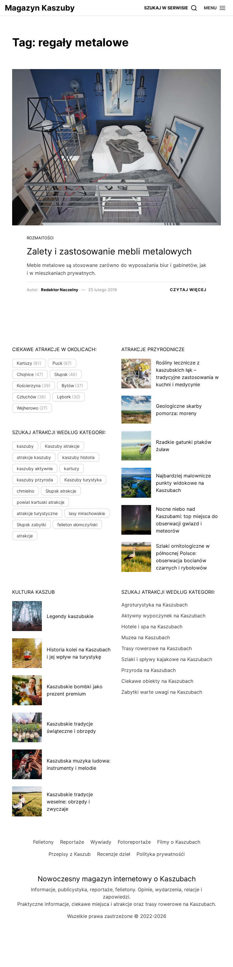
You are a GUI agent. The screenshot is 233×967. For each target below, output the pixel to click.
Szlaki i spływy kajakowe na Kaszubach (166, 659)
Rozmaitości (40, 237)
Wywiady (100, 842)
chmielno (25, 490)
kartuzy (71, 468)
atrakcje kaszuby (34, 457)
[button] (214, 7)
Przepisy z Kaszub (70, 854)
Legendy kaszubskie (70, 616)
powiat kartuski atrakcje (40, 502)
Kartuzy (29, 363)
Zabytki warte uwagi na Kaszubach (161, 692)
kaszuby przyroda (35, 479)
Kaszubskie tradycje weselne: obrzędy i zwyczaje (70, 801)
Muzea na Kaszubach (145, 637)
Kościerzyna (33, 385)
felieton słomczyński (77, 524)
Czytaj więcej (188, 289)
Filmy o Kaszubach (178, 842)
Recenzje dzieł (113, 854)
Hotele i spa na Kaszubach (151, 626)
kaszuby (25, 446)
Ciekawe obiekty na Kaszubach (157, 681)
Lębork (69, 396)
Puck (62, 363)
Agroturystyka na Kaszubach (154, 605)
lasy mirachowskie (87, 513)
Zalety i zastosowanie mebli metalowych (109, 251)
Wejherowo (32, 407)
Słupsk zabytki (31, 524)
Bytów (72, 385)
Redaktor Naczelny (59, 289)
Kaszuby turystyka (83, 479)
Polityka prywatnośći (161, 854)
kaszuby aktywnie (35, 468)
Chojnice (30, 374)
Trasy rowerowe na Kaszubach (156, 648)
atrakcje (25, 535)
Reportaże (72, 842)
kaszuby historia (78, 457)
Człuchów (31, 396)
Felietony (43, 842)
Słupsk (65, 374)
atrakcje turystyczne (37, 513)
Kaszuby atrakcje (62, 446)
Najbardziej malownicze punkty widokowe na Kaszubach (183, 483)
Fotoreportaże (134, 842)
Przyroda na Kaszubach (148, 670)
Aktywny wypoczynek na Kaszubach (163, 616)
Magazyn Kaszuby (40, 7)
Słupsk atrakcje (61, 490)
